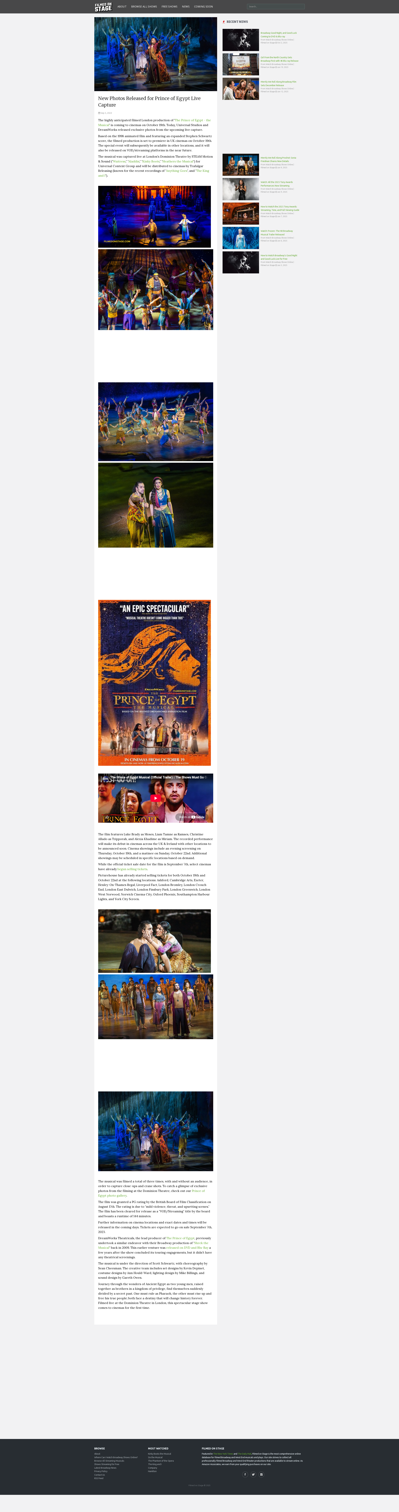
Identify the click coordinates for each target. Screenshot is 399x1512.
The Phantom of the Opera (161, 1461)
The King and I (155, 1464)
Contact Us (99, 1475)
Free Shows (169, 6)
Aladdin (133, 161)
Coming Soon (203, 6)
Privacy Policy (100, 1471)
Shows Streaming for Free (106, 1464)
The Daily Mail (244, 1454)
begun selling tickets (132, 869)
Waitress (119, 161)
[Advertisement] (155, 357)
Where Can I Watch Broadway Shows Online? (116, 1457)
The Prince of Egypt (180, 1238)
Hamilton (152, 1471)
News (186, 6)
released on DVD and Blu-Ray (187, 1248)
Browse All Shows (144, 6)
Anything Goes (176, 171)
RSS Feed (98, 1478)
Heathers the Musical (178, 161)
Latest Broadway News (105, 1468)
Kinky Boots (151, 161)
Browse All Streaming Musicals (109, 1461)
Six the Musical (155, 1457)
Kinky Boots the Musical (159, 1454)
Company (152, 1468)
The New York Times (223, 1454)
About (122, 6)
